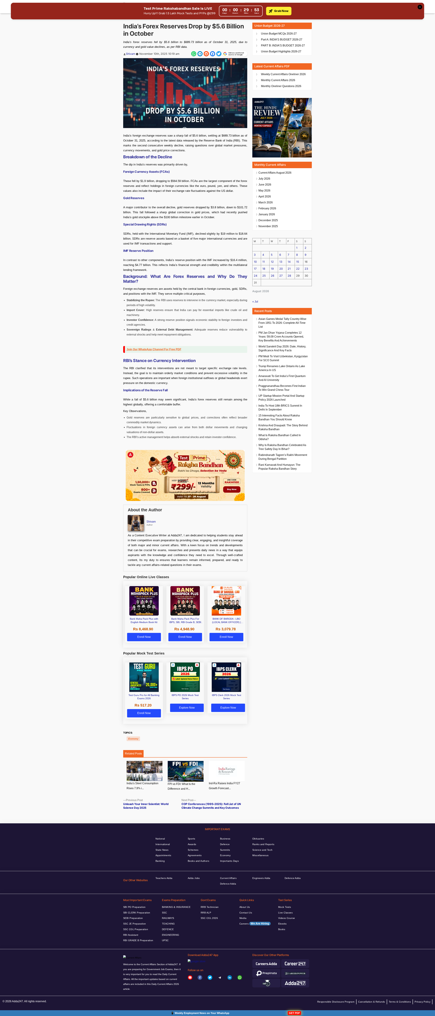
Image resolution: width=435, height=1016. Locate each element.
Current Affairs (228, 878)
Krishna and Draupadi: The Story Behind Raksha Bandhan (283, 427)
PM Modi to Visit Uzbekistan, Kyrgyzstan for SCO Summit (283, 358)
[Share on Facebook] (212, 53)
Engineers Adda (261, 878)
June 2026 (264, 184)
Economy (133, 738)
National (160, 838)
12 (272, 261)
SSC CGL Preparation (135, 929)
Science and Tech (262, 850)
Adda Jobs (194, 878)
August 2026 (274, 172)
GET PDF (294, 1013)
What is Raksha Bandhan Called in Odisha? (279, 437)
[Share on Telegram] (200, 53)
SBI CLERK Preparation (136, 912)
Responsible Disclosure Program (336, 1001)
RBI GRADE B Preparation (138, 940)
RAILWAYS (168, 918)
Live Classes (285, 912)
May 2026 (264, 190)
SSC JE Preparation (134, 923)
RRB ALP (206, 912)
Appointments (163, 855)
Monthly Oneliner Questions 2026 (281, 86)
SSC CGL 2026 (209, 918)
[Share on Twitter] (218, 53)
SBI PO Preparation (134, 907)
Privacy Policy (422, 1001)
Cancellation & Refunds (371, 1001)
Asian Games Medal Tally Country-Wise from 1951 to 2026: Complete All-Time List (282, 322)
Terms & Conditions (400, 1001)
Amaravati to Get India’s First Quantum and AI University (282, 378)
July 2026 (264, 178)
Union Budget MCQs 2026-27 (279, 33)
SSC (164, 912)
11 (263, 261)
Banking (160, 861)
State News (161, 850)
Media (242, 918)
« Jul (255, 301)
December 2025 (268, 220)
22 (298, 268)
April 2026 (264, 196)
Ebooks (282, 923)
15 (297, 261)
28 (289, 275)
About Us (244, 907)
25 (264, 275)
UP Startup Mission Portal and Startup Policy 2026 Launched (281, 397)
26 (272, 275)
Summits (225, 850)
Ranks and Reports (263, 844)
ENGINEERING (170, 935)
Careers (254, 923)
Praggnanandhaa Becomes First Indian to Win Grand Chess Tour (282, 387)
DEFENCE (168, 929)
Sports (191, 838)
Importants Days (229, 861)
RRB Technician (210, 907)
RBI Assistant (130, 935)
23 (306, 268)
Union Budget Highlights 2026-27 (281, 51)
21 (289, 268)
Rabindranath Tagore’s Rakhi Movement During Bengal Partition (282, 457)
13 (280, 261)
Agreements (195, 855)
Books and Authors (198, 861)
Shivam (130, 53)
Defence (225, 844)
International (162, 844)
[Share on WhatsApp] (193, 53)
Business (225, 838)
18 (263, 268)
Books (281, 929)
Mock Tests (284, 907)
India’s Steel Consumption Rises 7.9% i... (142, 786)
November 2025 (268, 226)
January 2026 (266, 214)
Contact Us (245, 912)
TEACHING (168, 923)
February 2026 (267, 208)
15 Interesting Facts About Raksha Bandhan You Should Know (279, 417)
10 (255, 261)
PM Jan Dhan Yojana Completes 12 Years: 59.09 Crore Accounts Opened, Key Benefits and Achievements (281, 336)
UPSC (165, 940)
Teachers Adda (163, 878)
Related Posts (133, 753)
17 (255, 268)
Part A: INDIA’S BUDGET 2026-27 (281, 39)
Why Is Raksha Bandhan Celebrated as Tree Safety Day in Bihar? (282, 447)
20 (281, 268)
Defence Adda (228, 883)
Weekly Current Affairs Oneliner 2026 (283, 74)
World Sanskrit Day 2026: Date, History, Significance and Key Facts (282, 348)
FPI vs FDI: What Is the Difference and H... (181, 786)
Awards (192, 844)
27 (281, 275)
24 (255, 275)
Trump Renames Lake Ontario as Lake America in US (281, 368)
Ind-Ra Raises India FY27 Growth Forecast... (224, 786)
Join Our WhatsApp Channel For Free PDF (154, 349)
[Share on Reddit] (206, 53)
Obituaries (258, 838)
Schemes (193, 850)
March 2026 (265, 202)
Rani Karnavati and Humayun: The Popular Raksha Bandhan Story (279, 466)
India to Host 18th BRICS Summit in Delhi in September (280, 407)
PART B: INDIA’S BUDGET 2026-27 (283, 45)
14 (289, 261)
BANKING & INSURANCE (176, 907)
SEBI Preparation (133, 918)
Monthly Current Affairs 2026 (278, 80)
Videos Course (286, 918)
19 (272, 268)
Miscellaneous (260, 855)
